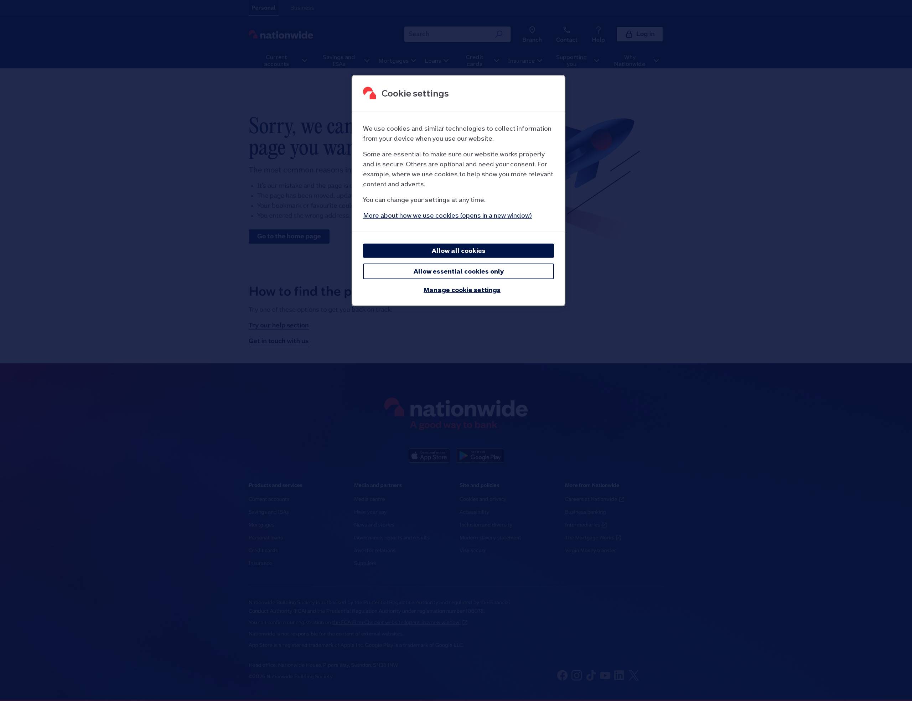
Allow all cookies (459, 250)
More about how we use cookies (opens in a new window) (447, 215)
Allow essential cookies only (459, 271)
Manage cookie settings (462, 290)
